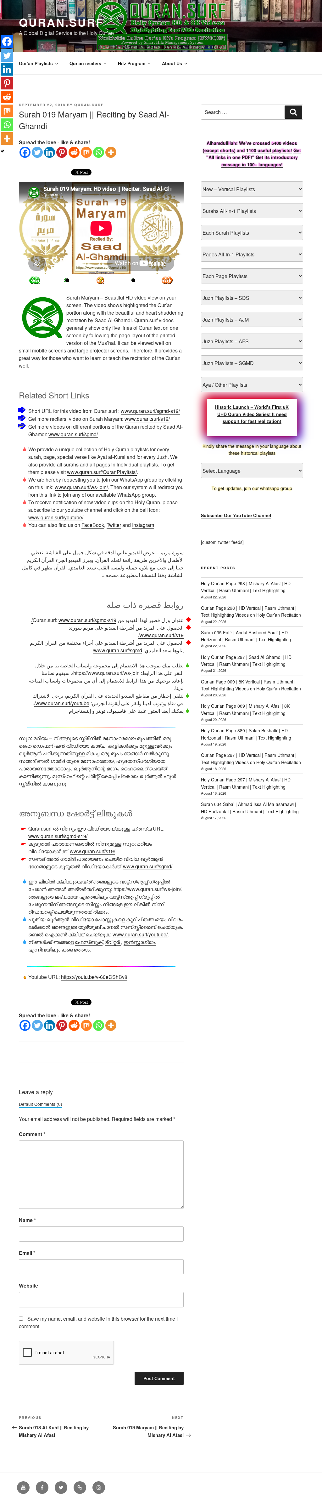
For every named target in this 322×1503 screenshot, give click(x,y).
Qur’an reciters (85, 63)
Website (28, 1285)
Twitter (114, 525)
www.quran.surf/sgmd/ (73, 434)
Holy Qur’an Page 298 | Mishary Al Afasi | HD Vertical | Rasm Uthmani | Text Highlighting (246, 586)
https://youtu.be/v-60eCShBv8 (94, 976)
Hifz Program (131, 63)
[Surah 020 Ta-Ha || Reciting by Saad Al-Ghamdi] (34, 280)
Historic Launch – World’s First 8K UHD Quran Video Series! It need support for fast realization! (252, 414)
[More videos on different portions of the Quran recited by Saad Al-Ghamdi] (133, 280)
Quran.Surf (61, 22)
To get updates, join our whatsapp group (252, 488)
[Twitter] (37, 152)
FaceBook (92, 525)
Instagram (143, 525)
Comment (32, 1134)
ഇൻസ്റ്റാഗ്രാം (140, 942)
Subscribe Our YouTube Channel (236, 515)
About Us (172, 63)
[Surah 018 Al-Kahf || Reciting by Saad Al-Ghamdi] (167, 280)
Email (27, 1252)
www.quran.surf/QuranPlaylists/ (102, 472)
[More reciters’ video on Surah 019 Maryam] (67, 280)
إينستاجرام (80, 710)
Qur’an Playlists (36, 63)
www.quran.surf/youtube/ (55, 517)
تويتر (100, 710)
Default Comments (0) (40, 1104)
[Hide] (2, 151)
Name (27, 1220)
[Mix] (86, 152)
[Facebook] (25, 152)
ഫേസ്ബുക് (89, 942)
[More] (110, 152)
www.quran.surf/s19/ (147, 418)
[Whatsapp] (98, 152)
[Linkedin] (49, 152)
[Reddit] (74, 152)
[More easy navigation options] (100, 280)
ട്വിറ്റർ (113, 942)
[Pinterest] (61, 152)
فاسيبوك (117, 710)
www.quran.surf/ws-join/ (81, 487)
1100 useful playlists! (269, 150)
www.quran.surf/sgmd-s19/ (150, 410)
